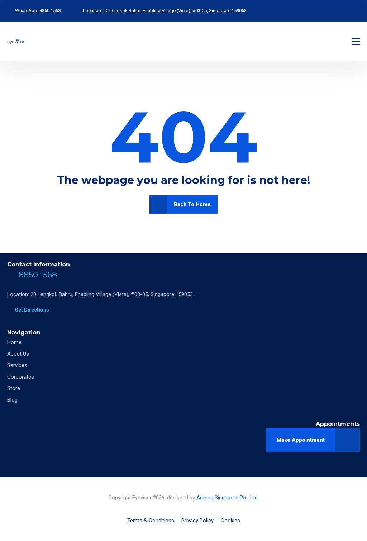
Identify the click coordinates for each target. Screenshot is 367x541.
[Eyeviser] (16, 41)
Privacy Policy (197, 520)
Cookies (230, 520)
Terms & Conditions (150, 520)
